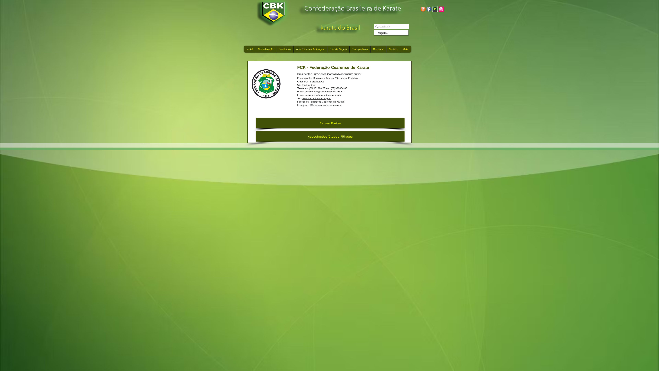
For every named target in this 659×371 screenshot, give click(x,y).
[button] (330, 136)
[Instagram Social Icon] (441, 9)
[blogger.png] (423, 9)
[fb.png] (429, 9)
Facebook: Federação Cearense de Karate (320, 101)
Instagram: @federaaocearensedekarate (319, 105)
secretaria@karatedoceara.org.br (323, 95)
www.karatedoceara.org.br (316, 98)
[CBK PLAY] (435, 9)
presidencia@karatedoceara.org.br (324, 91)
